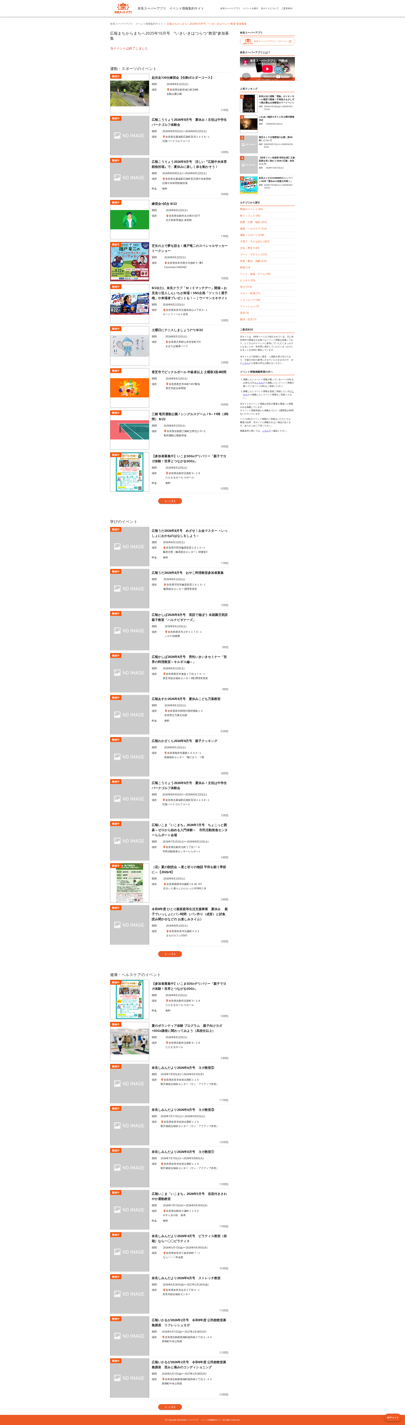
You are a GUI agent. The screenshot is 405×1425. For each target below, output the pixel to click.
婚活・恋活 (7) (248, 319)
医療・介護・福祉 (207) (253, 222)
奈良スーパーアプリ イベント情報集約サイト (136, 23)
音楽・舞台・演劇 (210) (253, 261)
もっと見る (170, 500)
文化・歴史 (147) (249, 248)
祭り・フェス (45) (250, 215)
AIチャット (393, 1417)
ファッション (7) (249, 306)
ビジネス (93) (247, 280)
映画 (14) (245, 267)
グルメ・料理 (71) (250, 293)
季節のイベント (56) (251, 209)
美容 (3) (244, 312)
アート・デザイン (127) (253, 254)
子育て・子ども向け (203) (254, 241)
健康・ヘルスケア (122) (253, 228)
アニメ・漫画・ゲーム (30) (255, 274)
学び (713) (246, 287)
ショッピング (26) (250, 300)
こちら (245, 363)
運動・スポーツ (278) (252, 235)
